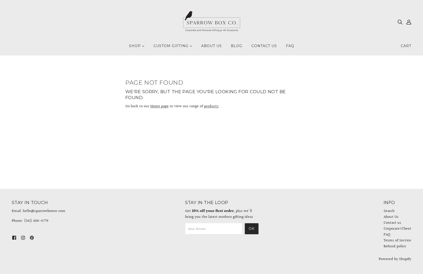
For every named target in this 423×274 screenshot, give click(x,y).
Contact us (392, 223)
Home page (159, 106)
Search (389, 211)
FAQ (387, 235)
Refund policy (395, 246)
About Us (391, 217)
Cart (406, 46)
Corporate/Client (397, 229)
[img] (400, 22)
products (211, 106)
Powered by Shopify (395, 259)
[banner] (211, 22)
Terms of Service (397, 240)
